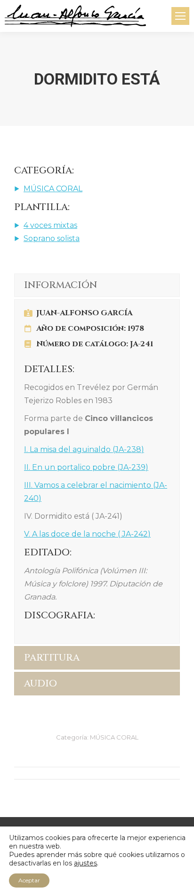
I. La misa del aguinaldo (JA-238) (84, 449)
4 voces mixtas (50, 225)
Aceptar (29, 880)
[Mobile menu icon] (180, 16)
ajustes (85, 863)
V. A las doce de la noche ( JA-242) (87, 534)
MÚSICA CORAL (53, 188)
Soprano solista (52, 238)
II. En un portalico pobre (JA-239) (86, 467)
